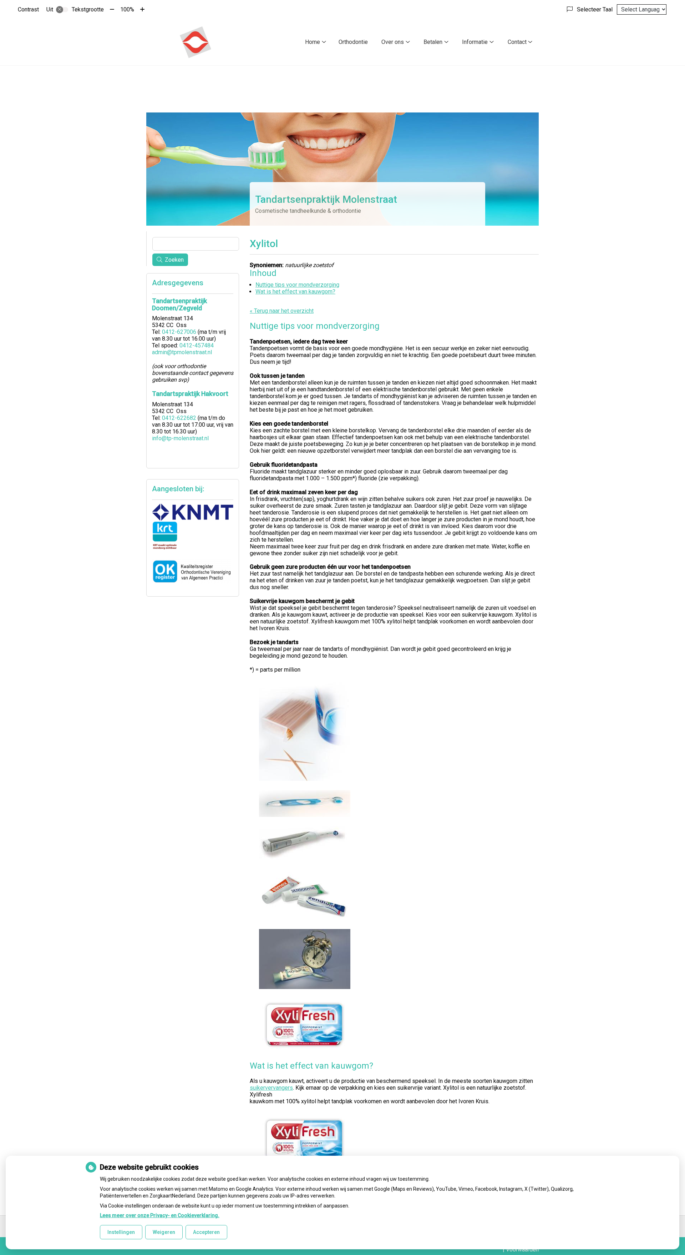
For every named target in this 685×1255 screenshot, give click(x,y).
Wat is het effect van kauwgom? (295, 291)
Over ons (392, 42)
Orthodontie (353, 42)
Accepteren (206, 1232)
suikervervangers (271, 1087)
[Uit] (62, 9)
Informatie (475, 42)
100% (127, 9)
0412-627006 (179, 331)
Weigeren (164, 1232)
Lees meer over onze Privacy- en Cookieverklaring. (159, 1215)
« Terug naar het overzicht (282, 310)
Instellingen (121, 1232)
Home (312, 42)
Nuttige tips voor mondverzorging (297, 284)
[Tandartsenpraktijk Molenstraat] (195, 42)
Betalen (432, 42)
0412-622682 (179, 418)
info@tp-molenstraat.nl (180, 438)
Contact (517, 42)
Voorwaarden (522, 1249)
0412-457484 (196, 345)
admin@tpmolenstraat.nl (182, 352)
